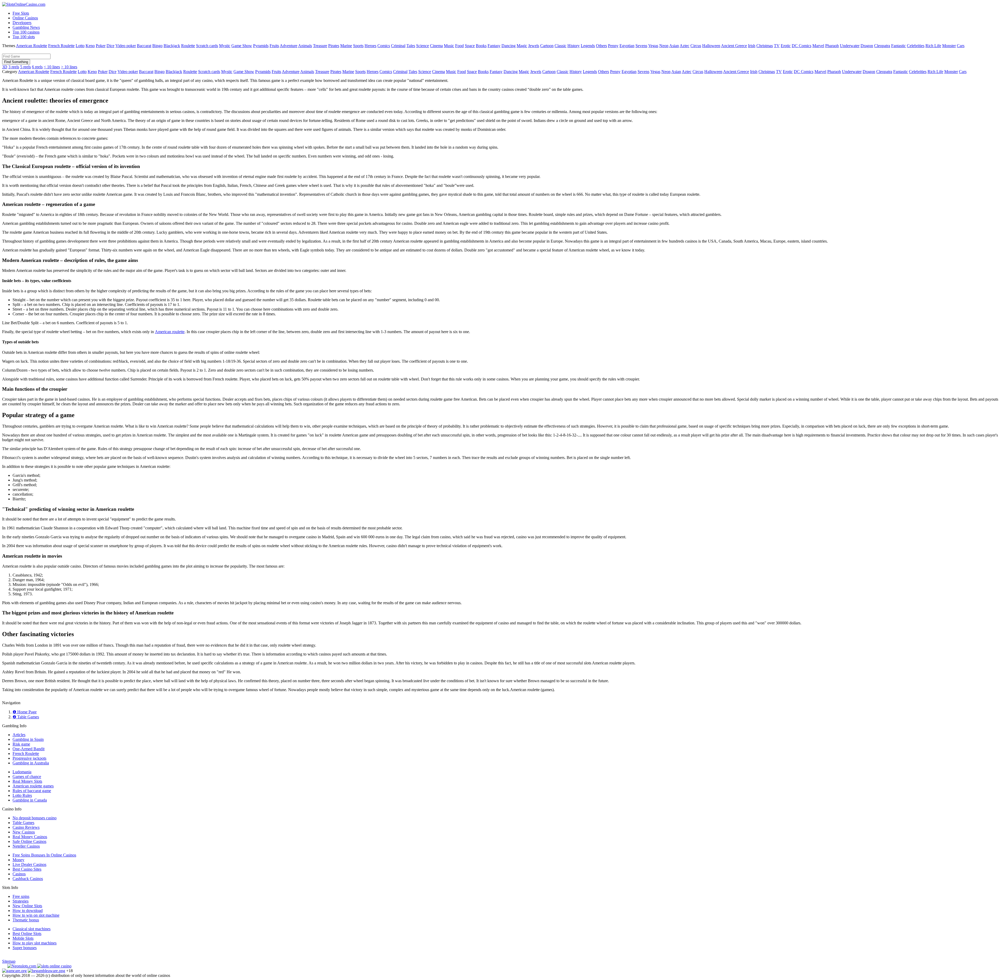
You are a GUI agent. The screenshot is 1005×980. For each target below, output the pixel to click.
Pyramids (261, 45)
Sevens (641, 45)
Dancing (508, 45)
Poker (100, 45)
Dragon (867, 45)
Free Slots (21, 13)
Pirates (333, 45)
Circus (695, 45)
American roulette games (33, 786)
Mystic (224, 45)
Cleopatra (882, 45)
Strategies (21, 901)
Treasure (320, 45)
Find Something (16, 62)
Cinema (436, 45)
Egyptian (626, 45)
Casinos (19, 874)
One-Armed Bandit (28, 749)
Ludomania (22, 772)
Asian (674, 45)
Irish (751, 45)
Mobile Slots (23, 938)
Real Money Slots (27, 781)
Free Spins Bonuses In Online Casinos (44, 855)
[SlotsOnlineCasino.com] (23, 4)
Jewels (533, 45)
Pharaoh (832, 45)
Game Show (241, 45)
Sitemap (8, 961)
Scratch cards (207, 45)
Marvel (818, 45)
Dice (110, 45)
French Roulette (61, 45)
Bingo (157, 45)
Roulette (188, 45)
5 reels (25, 67)
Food (459, 45)
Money (18, 860)
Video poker (125, 45)
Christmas (764, 45)
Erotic (786, 45)
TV (777, 45)
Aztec (684, 45)
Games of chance (27, 776)
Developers (22, 22)
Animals (305, 45)
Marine (346, 45)
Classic (560, 45)
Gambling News (26, 27)
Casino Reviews (26, 827)
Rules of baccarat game (32, 790)
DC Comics (801, 45)
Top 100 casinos (26, 32)
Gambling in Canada (30, 800)
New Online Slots (27, 906)
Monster (949, 45)
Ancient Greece (734, 45)
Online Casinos (25, 18)
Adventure (288, 45)
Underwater (849, 45)
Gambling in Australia (31, 763)
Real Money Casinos (30, 837)
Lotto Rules (22, 795)
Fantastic (898, 45)
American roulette (170, 331)
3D (4, 67)
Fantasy (494, 45)
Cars (960, 45)
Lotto (80, 45)
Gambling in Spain (28, 739)
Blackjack (172, 45)
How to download (28, 910)
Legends (588, 45)
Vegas (653, 45)
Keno (90, 45)
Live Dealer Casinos (29, 864)
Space (470, 45)
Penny (613, 45)
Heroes (370, 45)
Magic (522, 45)
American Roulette (31, 45)
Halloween (711, 45)
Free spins (21, 896)
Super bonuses (25, 947)
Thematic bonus (26, 920)
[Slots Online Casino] (54, 966)
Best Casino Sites (27, 869)
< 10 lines (52, 67)
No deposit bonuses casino (35, 818)
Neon (663, 45)
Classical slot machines (32, 929)
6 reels (37, 67)
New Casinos (24, 832)
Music (449, 45)
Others (601, 45)
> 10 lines (69, 67)
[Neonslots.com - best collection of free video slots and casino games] (22, 966)
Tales (410, 45)
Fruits (274, 45)
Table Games (23, 822)
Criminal (398, 45)
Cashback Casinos (28, 878)
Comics (383, 45)
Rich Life (933, 45)
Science (422, 45)
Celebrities (915, 45)
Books (481, 45)
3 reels (13, 67)
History (573, 45)
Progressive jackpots (29, 758)
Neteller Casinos (26, 846)
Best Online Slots (27, 933)
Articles (19, 734)
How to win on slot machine (36, 915)
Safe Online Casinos (29, 841)
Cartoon (547, 45)
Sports (358, 45)
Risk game (21, 744)
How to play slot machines (35, 943)
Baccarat (144, 45)
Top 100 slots (24, 37)
